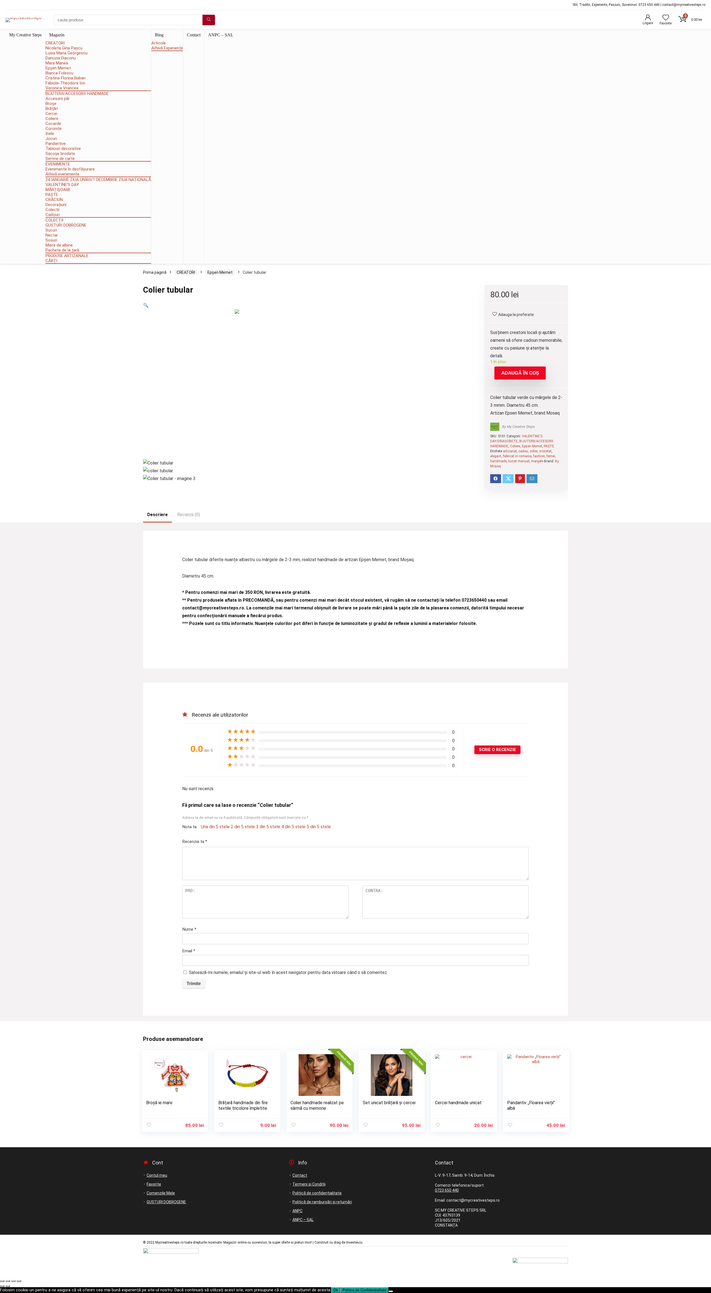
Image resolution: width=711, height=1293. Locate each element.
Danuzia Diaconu (61, 58)
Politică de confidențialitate (317, 1193)
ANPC (297, 1211)
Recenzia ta (194, 841)
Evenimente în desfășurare (70, 169)
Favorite (154, 1184)
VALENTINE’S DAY (62, 184)
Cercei (51, 113)
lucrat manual (518, 461)
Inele (50, 133)
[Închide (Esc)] (19, 1281)
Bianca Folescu (59, 73)
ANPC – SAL (220, 34)
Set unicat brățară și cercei (389, 1102)
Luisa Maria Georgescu (66, 53)
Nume (189, 929)
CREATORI (55, 43)
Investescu (354, 1242)
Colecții (52, 209)
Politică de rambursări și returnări (322, 1202)
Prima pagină (154, 272)
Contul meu (157, 1175)
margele (537, 461)
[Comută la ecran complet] (8, 1281)
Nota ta (189, 826)
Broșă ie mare (159, 1102)
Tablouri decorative (63, 148)
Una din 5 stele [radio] (215, 826)
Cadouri (53, 214)
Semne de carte (60, 158)
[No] (391, 1291)
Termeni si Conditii (309, 1184)
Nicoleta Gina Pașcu (64, 48)
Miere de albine (59, 245)
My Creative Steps (25, 34)
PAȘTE (52, 194)
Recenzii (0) (188, 514)
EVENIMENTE (58, 164)
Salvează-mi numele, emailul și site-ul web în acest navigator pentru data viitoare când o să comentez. (288, 972)
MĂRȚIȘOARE (58, 189)
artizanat (510, 451)
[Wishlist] (665, 18)
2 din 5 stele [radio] (243, 826)
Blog (159, 34)
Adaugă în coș (520, 373)
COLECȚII (54, 220)
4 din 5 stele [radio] (293, 826)
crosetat (545, 451)
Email (188, 950)
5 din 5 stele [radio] (319, 826)
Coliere (52, 118)
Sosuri (51, 240)
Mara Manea (57, 63)
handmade (498, 461)
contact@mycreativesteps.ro (213, 608)
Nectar (52, 235)
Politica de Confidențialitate (364, 1290)
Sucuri (51, 230)
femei (551, 456)
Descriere (157, 514)
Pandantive (56, 143)
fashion (539, 456)
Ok (335, 1290)
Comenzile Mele (161, 1193)
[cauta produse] (208, 20)
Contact (194, 34)
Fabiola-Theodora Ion (65, 83)
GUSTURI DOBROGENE (66, 225)
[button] (146, 305)
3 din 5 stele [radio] (268, 826)
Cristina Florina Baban (66, 78)
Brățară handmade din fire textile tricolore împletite (243, 1105)
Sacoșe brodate (60, 153)
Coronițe (54, 128)
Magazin (56, 34)
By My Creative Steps (518, 427)
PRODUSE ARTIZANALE (67, 255)
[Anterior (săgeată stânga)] (2, 1286)
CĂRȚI (51, 260)
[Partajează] (13, 1281)
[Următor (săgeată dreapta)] (8, 1286)
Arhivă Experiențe (167, 48)
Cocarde (53, 123)
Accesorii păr (58, 98)
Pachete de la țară (62, 250)
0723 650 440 (447, 1190)
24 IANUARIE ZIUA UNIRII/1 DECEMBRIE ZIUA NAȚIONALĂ (98, 179)
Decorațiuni (56, 204)
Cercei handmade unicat (458, 1102)
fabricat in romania (517, 456)
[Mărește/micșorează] (2, 1281)
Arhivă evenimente (62, 174)
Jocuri (51, 138)
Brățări (52, 108)
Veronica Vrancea (62, 88)
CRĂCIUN (54, 199)
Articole (158, 43)
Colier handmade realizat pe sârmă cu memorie (317, 1105)
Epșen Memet (58, 68)
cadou (523, 451)
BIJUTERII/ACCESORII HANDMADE (77, 93)
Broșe (51, 103)
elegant (495, 456)
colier (533, 451)
